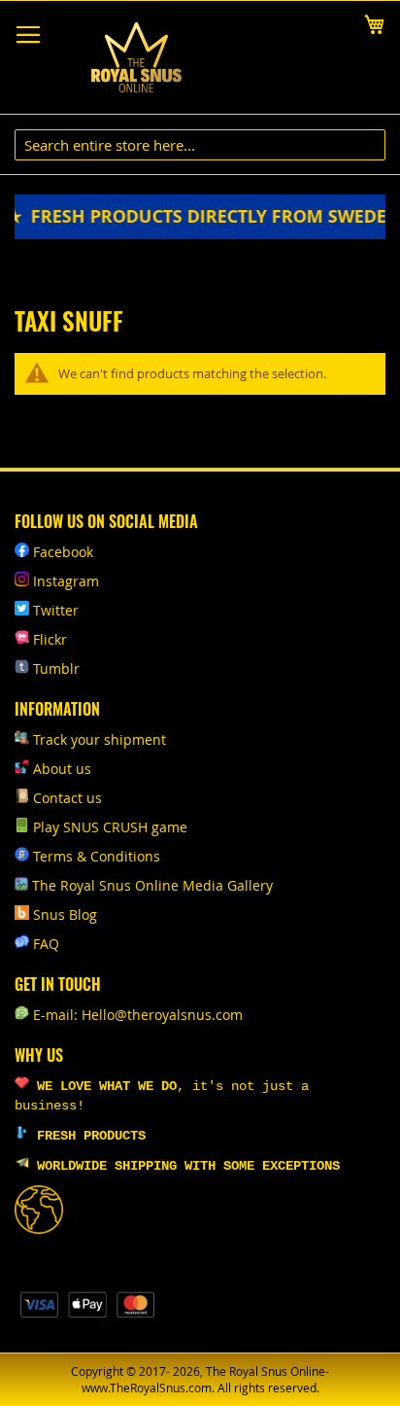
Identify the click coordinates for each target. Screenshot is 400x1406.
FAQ (46, 943)
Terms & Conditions (96, 856)
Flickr (50, 639)
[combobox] (200, 144)
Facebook (63, 552)
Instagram (66, 581)
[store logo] (135, 58)
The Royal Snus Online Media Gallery (152, 885)
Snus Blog (65, 914)
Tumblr (56, 668)
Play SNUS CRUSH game (110, 827)
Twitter (56, 610)
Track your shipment (99, 739)
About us (62, 768)
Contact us (67, 798)
